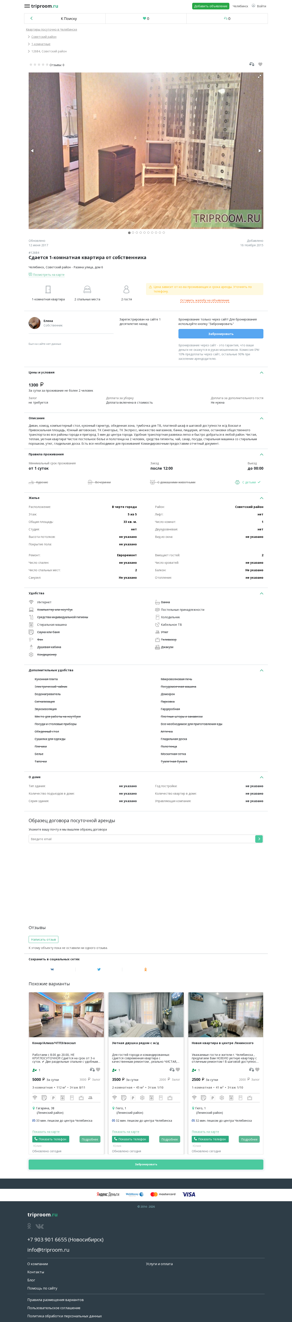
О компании (37, 1264)
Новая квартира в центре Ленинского (223, 1043)
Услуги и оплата (159, 1264)
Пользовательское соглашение (53, 1308)
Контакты (35, 1272)
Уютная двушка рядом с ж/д (135, 1043)
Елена (48, 321)
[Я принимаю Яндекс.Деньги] (108, 1194)
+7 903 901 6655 (47, 1239)
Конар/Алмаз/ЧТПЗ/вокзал (54, 1043)
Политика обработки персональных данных (64, 1316)
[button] (259, 6)
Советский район (43, 37)
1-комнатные (40, 44)
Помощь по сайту (42, 1288)
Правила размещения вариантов (55, 1299)
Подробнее (90, 1139)
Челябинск (36, 267)
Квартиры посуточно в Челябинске (51, 29)
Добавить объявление (210, 6)
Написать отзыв (43, 939)
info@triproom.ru (48, 1249)
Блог (31, 1280)
